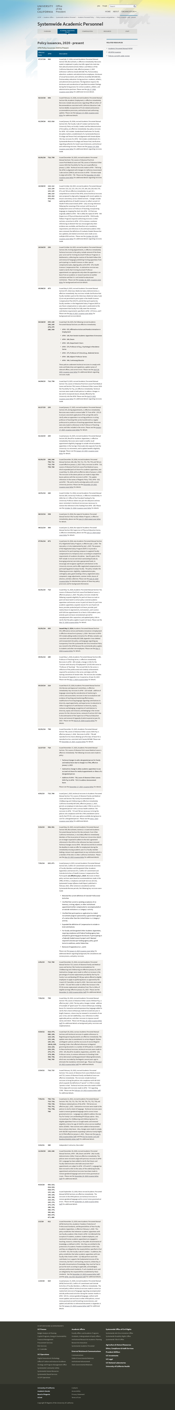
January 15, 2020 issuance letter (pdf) (77, 1306)
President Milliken (113, 1352)
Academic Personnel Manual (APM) (120, 48)
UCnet (40, 1397)
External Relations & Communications (86, 1351)
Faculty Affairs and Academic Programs (85, 1333)
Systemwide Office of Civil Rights (118, 1329)
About (116, 11)
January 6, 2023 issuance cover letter (82, 951)
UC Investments (112, 1356)
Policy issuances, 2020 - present (126, 17)
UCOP (39, 17)
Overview (47, 31)
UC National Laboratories (116, 1363)
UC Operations (43, 1354)
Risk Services (42, 1346)
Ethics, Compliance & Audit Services (119, 1348)
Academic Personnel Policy (86, 17)
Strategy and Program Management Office (52, 1365)
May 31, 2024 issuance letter (69, 622)
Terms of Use (76, 1397)
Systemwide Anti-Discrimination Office (119, 1333)
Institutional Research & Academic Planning (87, 1340)
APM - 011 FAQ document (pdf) (75, 1277)
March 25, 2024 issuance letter (84, 721)
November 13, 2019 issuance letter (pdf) (86, 1274)
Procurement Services (45, 1343)
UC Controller (42, 1349)
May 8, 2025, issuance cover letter (81, 314)
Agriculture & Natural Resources (118, 1345)
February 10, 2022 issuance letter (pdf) (87, 1090)
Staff (127, 31)
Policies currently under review (119, 56)
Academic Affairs (49, 17)
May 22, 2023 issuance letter (74, 857)
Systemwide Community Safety (48, 1368)
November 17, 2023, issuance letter (81, 787)
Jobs (98, 6)
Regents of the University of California (60, 1403)
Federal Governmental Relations (83, 1358)
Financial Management (45, 1340)
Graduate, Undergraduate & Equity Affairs (86, 1336)
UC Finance (42, 1329)
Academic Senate (44, 1391)
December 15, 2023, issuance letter (74, 742)
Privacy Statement (78, 1394)
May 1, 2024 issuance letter (78, 680)
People (104, 6)
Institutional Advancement (81, 1362)
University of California (46, 1388)
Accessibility (76, 1391)
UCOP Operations (44, 1378)
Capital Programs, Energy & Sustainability (52, 1336)
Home (108, 11)
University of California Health (118, 1366)
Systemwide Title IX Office (115, 1340)
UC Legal (109, 1359)
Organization (128, 11)
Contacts (75, 1388)
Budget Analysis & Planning (47, 1333)
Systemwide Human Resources (48, 1371)
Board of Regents (44, 1394)
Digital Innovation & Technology (48, 1358)
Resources (107, 31)
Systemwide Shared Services (47, 1374)
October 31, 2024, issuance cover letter (78, 508)
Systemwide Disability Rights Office (118, 1336)
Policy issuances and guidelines (105, 17)
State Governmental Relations (82, 1365)
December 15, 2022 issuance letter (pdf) (73, 992)
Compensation (87, 31)
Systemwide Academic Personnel (66, 17)
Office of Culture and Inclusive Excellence (52, 1362)
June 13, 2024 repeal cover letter (90, 519)
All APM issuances (114, 52)
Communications (77, 1355)
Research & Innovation (79, 1343)
